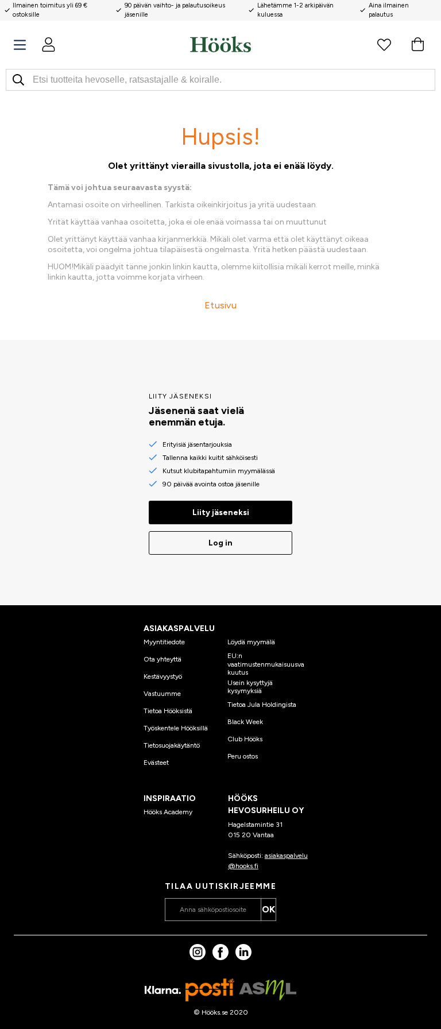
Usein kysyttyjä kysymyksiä (250, 687)
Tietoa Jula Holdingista (261, 705)
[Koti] (220, 44)
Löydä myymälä (251, 642)
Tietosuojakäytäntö (172, 745)
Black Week (245, 722)
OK (268, 909)
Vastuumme (162, 694)
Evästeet (156, 763)
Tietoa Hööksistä (168, 711)
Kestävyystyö (163, 676)
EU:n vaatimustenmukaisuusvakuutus (265, 664)
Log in (220, 543)
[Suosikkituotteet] (384, 44)
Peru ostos (242, 756)
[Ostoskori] (417, 44)
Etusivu (220, 305)
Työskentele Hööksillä (176, 728)
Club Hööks (244, 739)
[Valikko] (19, 45)
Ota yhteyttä (162, 659)
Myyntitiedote (164, 642)
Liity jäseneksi (220, 512)
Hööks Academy (168, 812)
